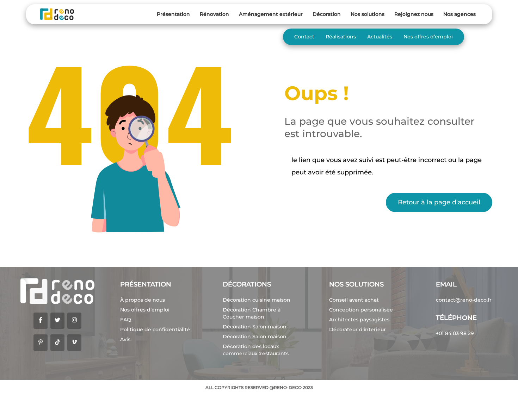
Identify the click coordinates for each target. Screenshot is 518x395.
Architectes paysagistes (359, 319)
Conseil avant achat (354, 300)
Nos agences (459, 14)
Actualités (379, 36)
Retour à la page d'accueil (439, 202)
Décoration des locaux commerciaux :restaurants (256, 350)
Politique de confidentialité (155, 329)
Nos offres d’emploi (428, 36)
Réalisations (341, 36)
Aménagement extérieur (271, 14)
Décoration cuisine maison (256, 300)
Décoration (327, 14)
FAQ (125, 319)
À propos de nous (142, 300)
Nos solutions (367, 14)
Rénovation (214, 14)
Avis (125, 339)
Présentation (173, 14)
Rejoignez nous (413, 14)
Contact (304, 36)
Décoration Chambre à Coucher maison (251, 313)
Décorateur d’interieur (357, 329)
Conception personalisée (361, 310)
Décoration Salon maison (254, 326)
